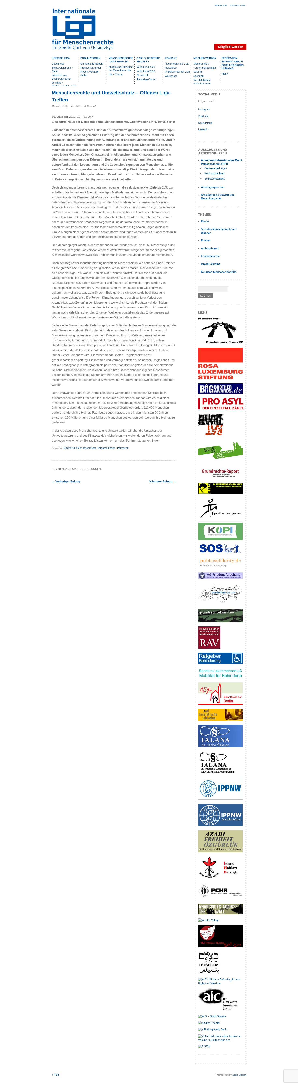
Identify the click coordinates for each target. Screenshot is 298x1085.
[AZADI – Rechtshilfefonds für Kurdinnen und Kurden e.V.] (220, 851)
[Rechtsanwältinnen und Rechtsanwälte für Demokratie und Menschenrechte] (209, 647)
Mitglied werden (204, 58)
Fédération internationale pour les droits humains (233, 63)
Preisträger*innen (146, 79)
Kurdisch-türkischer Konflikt (218, 271)
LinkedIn (203, 129)
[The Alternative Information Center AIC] (220, 1009)
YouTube (203, 116)
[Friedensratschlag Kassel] (220, 577)
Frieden (205, 240)
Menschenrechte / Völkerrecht (121, 60)
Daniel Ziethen (239, 1075)
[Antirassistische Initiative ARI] (220, 719)
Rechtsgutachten (214, 173)
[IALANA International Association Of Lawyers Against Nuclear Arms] (220, 772)
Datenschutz (237, 5)
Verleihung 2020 (146, 67)
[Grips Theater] (209, 1022)
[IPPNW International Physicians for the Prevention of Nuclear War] (220, 798)
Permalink (122, 448)
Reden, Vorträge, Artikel (89, 73)
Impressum (220, 5)
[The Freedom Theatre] (220, 946)
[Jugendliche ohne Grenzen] (220, 517)
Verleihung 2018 (146, 71)
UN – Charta (115, 74)
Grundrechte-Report (91, 63)
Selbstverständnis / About (62, 69)
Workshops (171, 76)
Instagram (204, 109)
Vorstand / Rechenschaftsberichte (64, 84)
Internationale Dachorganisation (61, 77)
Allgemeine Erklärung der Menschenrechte (121, 69)
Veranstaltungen (106, 448)
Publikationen (90, 58)
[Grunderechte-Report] (220, 477)
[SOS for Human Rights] (220, 552)
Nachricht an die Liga (177, 63)
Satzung (198, 71)
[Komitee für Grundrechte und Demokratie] (220, 621)
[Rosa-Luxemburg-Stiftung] (220, 378)
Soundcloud (205, 122)
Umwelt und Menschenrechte (80, 448)
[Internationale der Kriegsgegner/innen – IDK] (220, 342)
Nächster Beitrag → (162, 481)
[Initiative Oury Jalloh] (220, 493)
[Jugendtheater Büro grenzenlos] (220, 461)
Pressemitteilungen (215, 168)
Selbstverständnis (214, 178)
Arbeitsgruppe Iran (212, 187)
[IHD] (220, 877)
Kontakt (171, 58)
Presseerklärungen (91, 67)
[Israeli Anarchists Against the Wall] (220, 913)
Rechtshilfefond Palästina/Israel (202, 82)
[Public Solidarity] (220, 567)
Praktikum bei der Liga (177, 71)
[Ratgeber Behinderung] (220, 663)
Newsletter (171, 67)
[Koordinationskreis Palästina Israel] (220, 539)
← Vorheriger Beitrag (66, 481)
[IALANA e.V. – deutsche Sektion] (220, 746)
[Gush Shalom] (212, 1016)
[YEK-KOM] (220, 1039)
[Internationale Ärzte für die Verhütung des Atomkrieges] (220, 825)
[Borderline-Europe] (220, 604)
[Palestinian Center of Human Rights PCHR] (220, 898)
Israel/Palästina (210, 263)
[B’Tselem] (208, 972)
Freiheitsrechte (210, 256)
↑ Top (55, 1074)
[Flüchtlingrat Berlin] (211, 434)
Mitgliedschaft (201, 63)
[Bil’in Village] (208, 920)
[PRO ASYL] (221, 408)
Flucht (205, 221)
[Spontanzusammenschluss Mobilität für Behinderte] (220, 677)
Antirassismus (210, 248)
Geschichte (58, 63)
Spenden (198, 76)
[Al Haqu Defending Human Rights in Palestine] (220, 983)
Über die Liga (61, 58)
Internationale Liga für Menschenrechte (87, 31)
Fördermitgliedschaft (204, 67)
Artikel (225, 73)
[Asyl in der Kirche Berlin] (220, 703)
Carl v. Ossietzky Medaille (149, 60)
